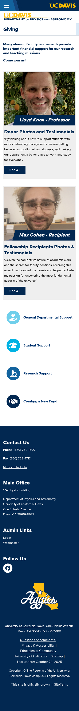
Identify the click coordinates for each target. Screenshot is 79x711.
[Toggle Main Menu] (6, 5)
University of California (30, 656)
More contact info (15, 467)
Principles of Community (38, 650)
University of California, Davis (24, 625)
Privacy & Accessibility (38, 645)
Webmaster (11, 542)
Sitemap (57, 656)
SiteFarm (60, 684)
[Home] (37, 16)
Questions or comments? (38, 639)
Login (7, 537)
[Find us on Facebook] (7, 568)
